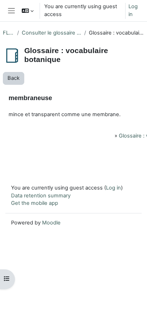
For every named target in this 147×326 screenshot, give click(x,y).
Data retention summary (41, 195)
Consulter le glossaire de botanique (51, 33)
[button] (27, 10)
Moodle (51, 222)
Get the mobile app (34, 203)
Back (13, 78)
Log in (133, 10)
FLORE (8, 33)
